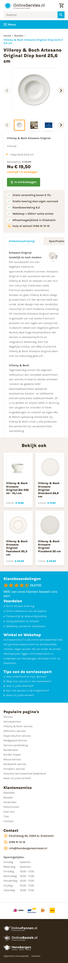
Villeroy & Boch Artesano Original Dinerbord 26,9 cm (48, 490)
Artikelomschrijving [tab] (22, 241)
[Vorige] (6, 90)
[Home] (24, 6)
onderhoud (19, 676)
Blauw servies (12, 759)
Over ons (8, 811)
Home (7, 35)
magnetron (40, 690)
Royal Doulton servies (17, 735)
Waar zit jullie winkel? (17, 778)
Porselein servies (14, 768)
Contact (8, 821)
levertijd (27, 685)
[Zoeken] (61, 14)
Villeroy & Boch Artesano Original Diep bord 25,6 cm (33, 41)
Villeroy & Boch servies (17, 726)
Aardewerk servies (14, 764)
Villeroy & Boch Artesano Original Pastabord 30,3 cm (17, 548)
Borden (19, 35)
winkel (28, 695)
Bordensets (10, 749)
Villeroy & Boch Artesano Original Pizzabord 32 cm (49, 546)
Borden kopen (12, 754)
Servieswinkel (12, 721)
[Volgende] (61, 90)
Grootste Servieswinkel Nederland (24, 773)
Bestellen (9, 792)
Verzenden (10, 802)
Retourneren (11, 806)
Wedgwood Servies (15, 740)
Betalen (8, 797)
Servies (8, 716)
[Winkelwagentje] (61, 6)
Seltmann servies (14, 731)
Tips (6, 816)
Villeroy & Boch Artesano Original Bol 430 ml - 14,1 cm (17, 488)
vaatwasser (43, 681)
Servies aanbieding (15, 745)
